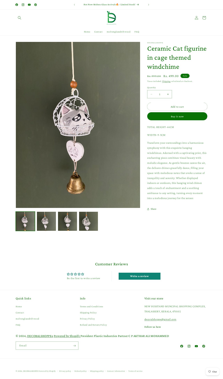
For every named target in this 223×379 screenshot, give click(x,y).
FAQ (18, 324)
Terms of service (135, 371)
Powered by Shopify (67, 336)
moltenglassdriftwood (27, 318)
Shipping (166, 81)
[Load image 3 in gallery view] (67, 221)
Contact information (116, 371)
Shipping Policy (88, 312)
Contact (20, 312)
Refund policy (81, 371)
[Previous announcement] (74, 4)
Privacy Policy (87, 318)
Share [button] (153, 208)
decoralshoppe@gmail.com (160, 319)
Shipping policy (97, 371)
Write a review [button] (139, 276)
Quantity (151, 87)
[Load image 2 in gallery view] (46, 221)
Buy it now (177, 116)
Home (19, 306)
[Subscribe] (74, 346)
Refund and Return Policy (93, 324)
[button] (19, 18)
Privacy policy (65, 371)
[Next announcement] (148, 4)
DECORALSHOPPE (30, 371)
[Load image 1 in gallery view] (25, 221)
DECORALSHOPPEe (40, 336)
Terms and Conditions (91, 306)
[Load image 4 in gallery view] (88, 221)
